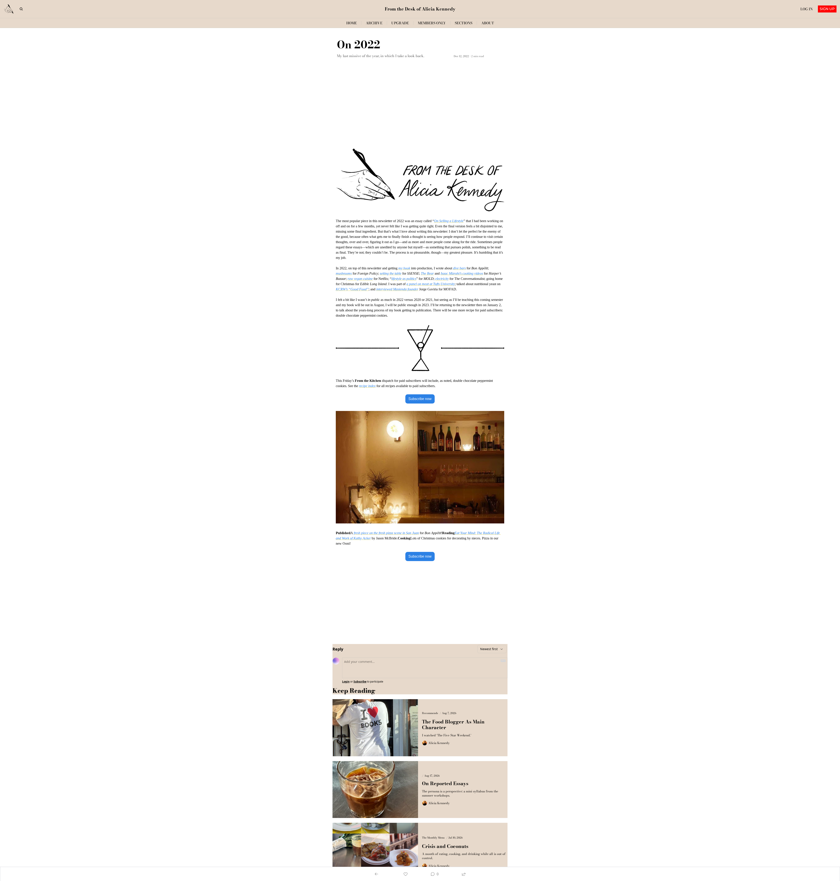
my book (404, 268)
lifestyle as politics (403, 279)
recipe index (367, 386)
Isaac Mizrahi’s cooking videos (462, 273)
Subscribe (360, 681)
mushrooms (344, 273)
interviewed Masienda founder (397, 289)
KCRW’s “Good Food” (352, 289)
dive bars (459, 268)
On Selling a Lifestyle (449, 221)
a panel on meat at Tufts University (430, 284)
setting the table (390, 273)
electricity (442, 279)
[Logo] (9, 9)
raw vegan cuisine (360, 279)
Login (346, 681)
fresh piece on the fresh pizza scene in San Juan (386, 533)
